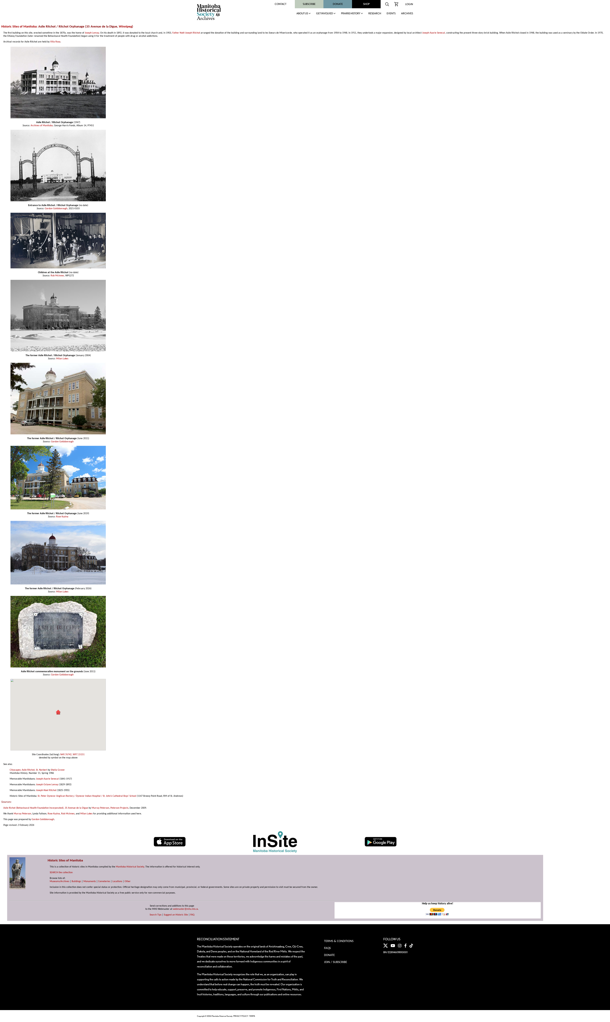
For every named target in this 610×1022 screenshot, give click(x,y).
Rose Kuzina (62, 516)
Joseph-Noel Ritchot (46, 790)
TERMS (252, 1016)
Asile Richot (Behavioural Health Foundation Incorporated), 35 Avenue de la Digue (45, 808)
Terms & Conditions (338, 941)
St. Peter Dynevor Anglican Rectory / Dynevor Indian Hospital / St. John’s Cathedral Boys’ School (87, 796)
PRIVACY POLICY (240, 1016)
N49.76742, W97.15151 (72, 754)
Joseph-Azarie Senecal (433, 33)
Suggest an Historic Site (176, 915)
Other (128, 881)
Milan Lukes (62, 358)
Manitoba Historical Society (130, 867)
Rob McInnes (57, 275)
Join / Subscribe (335, 962)
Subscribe (309, 4)
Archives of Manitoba (42, 125)
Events (391, 13)
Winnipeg (125, 26)
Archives (407, 13)
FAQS (327, 948)
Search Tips (155, 915)
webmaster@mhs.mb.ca (185, 909)
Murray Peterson (100, 808)
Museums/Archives (59, 881)
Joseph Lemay (92, 33)
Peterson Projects (119, 808)
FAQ (192, 915)
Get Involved (324, 13)
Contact (280, 4)
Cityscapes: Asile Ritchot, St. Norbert (28, 770)
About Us (302, 13)
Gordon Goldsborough (56, 208)
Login (409, 4)
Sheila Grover (58, 770)
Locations (117, 881)
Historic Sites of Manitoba (19, 26)
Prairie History (350, 13)
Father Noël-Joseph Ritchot (186, 33)
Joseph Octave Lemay (47, 784)
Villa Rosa (55, 42)
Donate (338, 4)
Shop (366, 4)
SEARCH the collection (61, 872)
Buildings (76, 881)
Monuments (89, 881)
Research (374, 13)
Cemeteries (104, 881)
